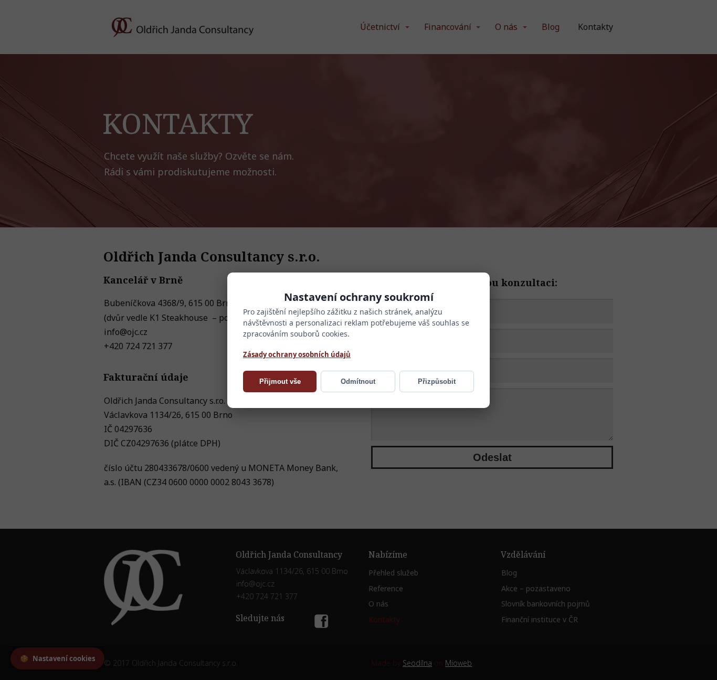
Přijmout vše (280, 381)
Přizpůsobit (437, 381)
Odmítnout (358, 381)
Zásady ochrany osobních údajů (297, 354)
